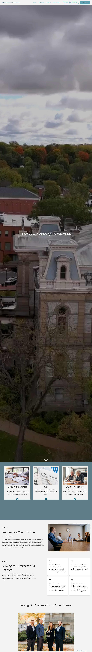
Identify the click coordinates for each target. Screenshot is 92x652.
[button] (34, 2)
